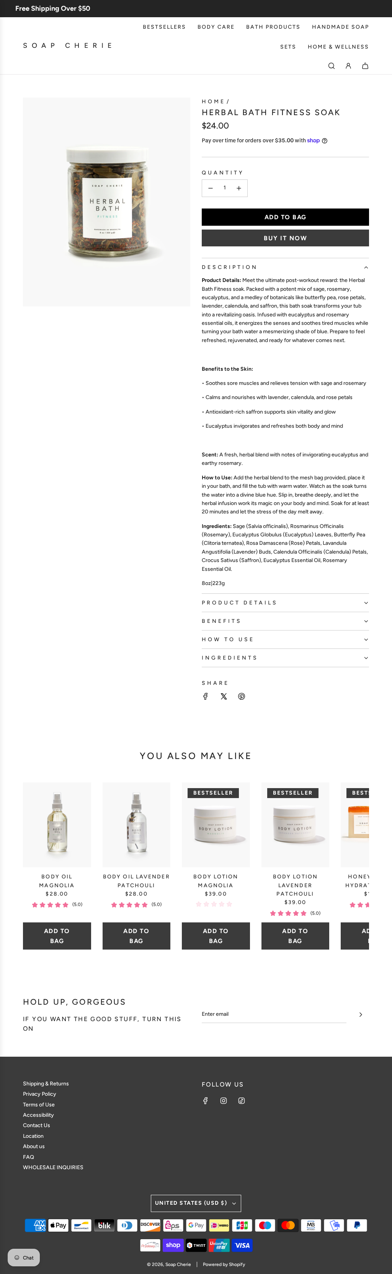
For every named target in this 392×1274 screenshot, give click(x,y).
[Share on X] (223, 697)
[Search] (331, 65)
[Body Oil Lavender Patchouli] (137, 824)
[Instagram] (223, 1100)
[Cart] (365, 65)
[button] (37, 866)
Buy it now (285, 238)
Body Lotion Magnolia (215, 880)
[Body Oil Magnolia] (57, 824)
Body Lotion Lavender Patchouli (295, 885)
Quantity (223, 172)
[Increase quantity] (238, 188)
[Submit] (360, 1014)
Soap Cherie (69, 45)
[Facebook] (205, 1100)
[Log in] (348, 65)
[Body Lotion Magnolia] (216, 824)
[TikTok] (241, 1100)
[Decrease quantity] (210, 188)
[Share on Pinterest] (241, 697)
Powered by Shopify (224, 1264)
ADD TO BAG (57, 936)
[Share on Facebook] (205, 697)
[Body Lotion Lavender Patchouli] (295, 824)
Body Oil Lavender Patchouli (136, 880)
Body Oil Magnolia (57, 880)
